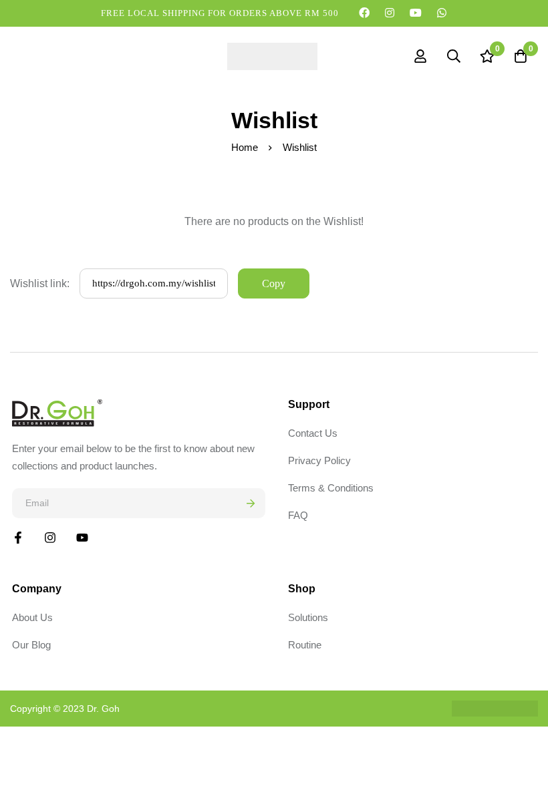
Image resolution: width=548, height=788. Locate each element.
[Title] (82, 538)
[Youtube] (416, 13)
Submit (250, 503)
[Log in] (420, 56)
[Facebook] (365, 13)
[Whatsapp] (442, 13)
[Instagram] (390, 13)
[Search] (453, 56)
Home (244, 147)
